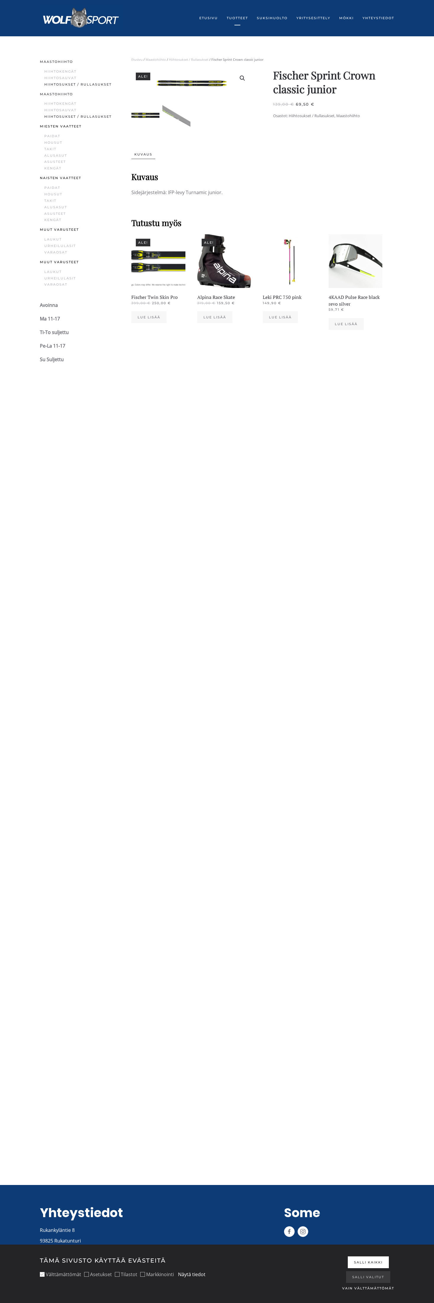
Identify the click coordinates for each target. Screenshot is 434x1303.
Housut (53, 142)
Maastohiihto (156, 59)
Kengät (52, 168)
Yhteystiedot (378, 18)
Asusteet (55, 162)
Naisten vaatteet (60, 178)
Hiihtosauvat (60, 78)
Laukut (53, 239)
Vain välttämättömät (368, 1288)
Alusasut (55, 155)
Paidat (52, 136)
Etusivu (208, 18)
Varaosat (55, 252)
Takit (50, 149)
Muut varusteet (59, 229)
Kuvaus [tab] (143, 154)
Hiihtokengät (60, 71)
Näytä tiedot (191, 1274)
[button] (242, 78)
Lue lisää (149, 317)
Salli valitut (368, 1277)
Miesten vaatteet (60, 126)
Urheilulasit (60, 246)
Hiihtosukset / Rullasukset (188, 59)
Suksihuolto (272, 18)
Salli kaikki (368, 1262)
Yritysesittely (313, 18)
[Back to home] (81, 18)
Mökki (346, 18)
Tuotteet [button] (237, 18)
